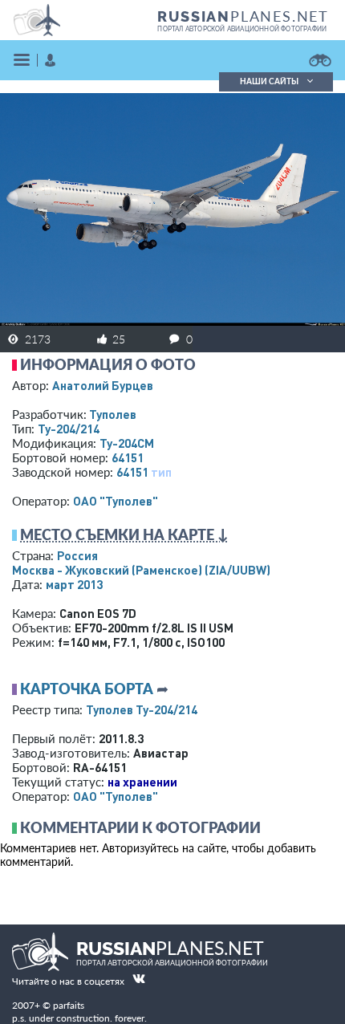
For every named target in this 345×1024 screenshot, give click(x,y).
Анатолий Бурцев (102, 385)
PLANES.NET (243, 16)
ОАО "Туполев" (115, 501)
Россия (77, 555)
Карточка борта (86, 688)
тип (161, 472)
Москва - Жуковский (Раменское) (141, 570)
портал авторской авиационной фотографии (242, 29)
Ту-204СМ (126, 443)
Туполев (112, 414)
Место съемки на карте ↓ (124, 534)
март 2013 (74, 584)
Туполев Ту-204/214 (141, 709)
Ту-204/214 (68, 428)
